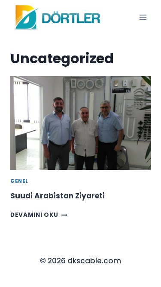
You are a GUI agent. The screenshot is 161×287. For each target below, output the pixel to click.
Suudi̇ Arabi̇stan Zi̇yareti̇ (57, 196)
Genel (19, 181)
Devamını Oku (38, 215)
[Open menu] (143, 17)
